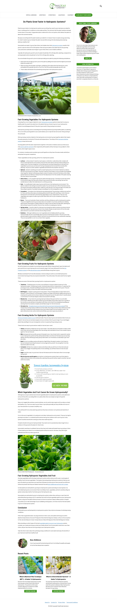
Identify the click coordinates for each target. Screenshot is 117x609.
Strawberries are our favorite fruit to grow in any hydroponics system (47, 306)
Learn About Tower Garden (83, 15)
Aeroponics (42, 15)
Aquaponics (61, 15)
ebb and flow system (35, 270)
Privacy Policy (61, 602)
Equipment (70, 15)
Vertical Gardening (31, 15)
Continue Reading (30, 591)
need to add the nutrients (26, 146)
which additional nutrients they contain (58, 484)
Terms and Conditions (72, 602)
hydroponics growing (46, 122)
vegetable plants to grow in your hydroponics (51, 523)
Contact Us (54, 602)
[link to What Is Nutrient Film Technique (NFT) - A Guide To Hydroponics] (30, 565)
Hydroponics (52, 15)
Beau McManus (35, 540)
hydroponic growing (57, 45)
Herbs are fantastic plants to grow (27, 318)
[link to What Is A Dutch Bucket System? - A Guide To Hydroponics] (58, 565)
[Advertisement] (88, 94)
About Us (87, 58)
